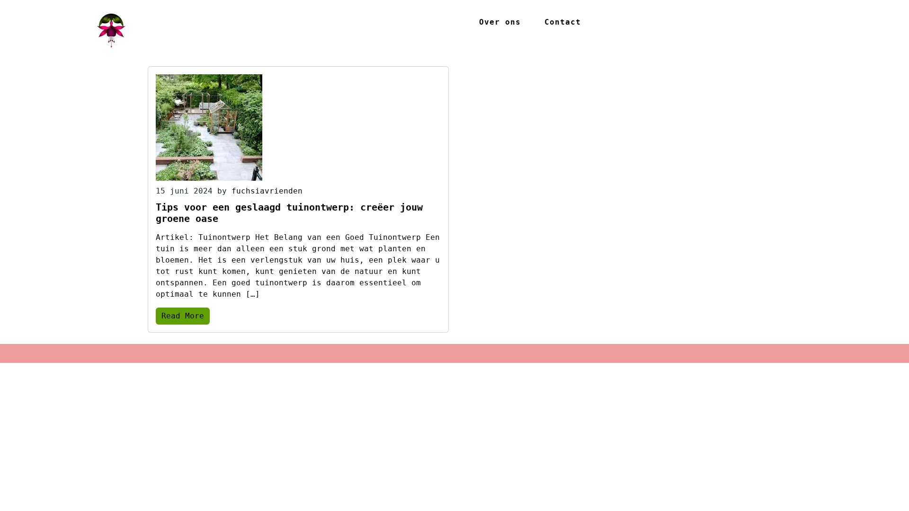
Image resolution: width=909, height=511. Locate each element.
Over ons (500, 22)
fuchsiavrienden (267, 190)
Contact (562, 22)
